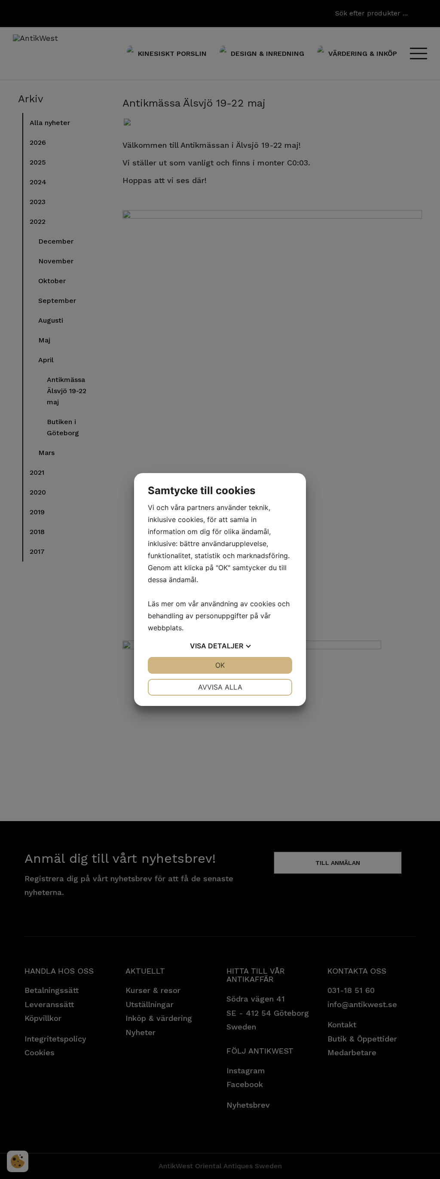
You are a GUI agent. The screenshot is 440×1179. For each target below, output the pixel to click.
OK (220, 665)
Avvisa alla (220, 687)
